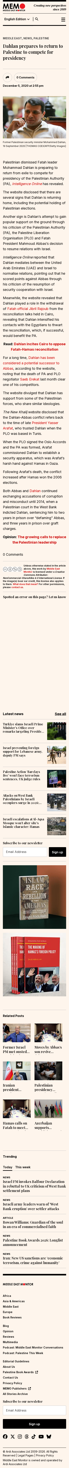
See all (60, 714)
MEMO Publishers (15, 1388)
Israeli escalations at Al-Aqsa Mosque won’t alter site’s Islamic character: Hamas (23, 822)
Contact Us (10, 1377)
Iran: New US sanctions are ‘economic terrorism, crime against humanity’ (33, 1260)
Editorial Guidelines (16, 1361)
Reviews (8, 1336)
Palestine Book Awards (18, 1372)
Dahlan (35, 491)
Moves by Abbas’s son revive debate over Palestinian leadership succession (48, 1050)
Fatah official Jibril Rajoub (27, 309)
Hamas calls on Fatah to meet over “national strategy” (15, 1126)
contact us (17, 587)
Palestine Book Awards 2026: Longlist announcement (33, 1242)
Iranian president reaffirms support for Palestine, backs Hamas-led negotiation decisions (16, 1088)
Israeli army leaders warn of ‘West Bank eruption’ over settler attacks (31, 1206)
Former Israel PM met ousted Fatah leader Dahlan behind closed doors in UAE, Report (15, 1050)
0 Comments (25, 77)
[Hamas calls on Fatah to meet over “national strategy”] (17, 1108)
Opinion (8, 1331)
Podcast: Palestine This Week (23, 1353)
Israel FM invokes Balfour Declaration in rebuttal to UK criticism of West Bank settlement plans (34, 1186)
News (27, 38)
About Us (9, 1366)
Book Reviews (12, 1317)
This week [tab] (22, 1167)
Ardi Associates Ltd (15, 1464)
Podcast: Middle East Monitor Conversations (33, 1347)
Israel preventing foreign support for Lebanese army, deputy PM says (22, 751)
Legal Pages (26, 1455)
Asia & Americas (14, 1301)
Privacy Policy (12, 1383)
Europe (7, 1312)
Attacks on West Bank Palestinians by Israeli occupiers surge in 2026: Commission (21, 799)
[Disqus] (34, 652)
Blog (6, 1325)
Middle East (12, 38)
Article (8, 1217)
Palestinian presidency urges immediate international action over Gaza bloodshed (48, 1088)
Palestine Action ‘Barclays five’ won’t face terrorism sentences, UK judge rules (21, 775)
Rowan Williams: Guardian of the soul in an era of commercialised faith (33, 1224)
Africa (7, 1295)
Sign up (57, 852)
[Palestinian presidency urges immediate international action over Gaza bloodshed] (48, 1070)
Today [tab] (7, 1167)
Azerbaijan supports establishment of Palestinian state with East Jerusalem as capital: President (47, 1126)
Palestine (41, 38)
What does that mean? (25, 584)
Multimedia (10, 1342)
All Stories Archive (15, 1394)
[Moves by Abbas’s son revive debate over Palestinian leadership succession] (48, 1033)
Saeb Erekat (29, 379)
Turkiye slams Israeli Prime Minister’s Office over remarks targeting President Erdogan (23, 727)
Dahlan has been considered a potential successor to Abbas (31, 363)
